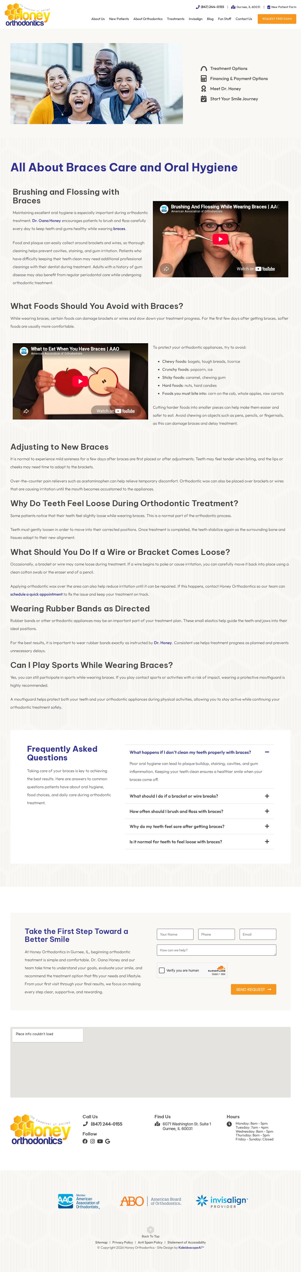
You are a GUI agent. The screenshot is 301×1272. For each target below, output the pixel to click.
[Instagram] (92, 1141)
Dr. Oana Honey (46, 220)
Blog (210, 19)
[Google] (107, 1141)
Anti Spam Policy (150, 1242)
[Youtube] (100, 1141)
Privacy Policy (122, 1242)
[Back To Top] (150, 1230)
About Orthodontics (147, 19)
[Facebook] (85, 1141)
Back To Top (150, 1236)
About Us (98, 19)
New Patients (119, 19)
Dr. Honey (163, 642)
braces (119, 228)
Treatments (175, 19)
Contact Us (244, 19)
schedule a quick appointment (36, 594)
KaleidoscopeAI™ (191, 1248)
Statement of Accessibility (186, 1242)
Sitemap (101, 1242)
